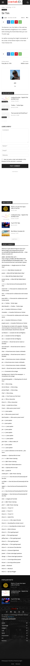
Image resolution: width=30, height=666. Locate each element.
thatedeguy (5, 494)
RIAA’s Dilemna (12, 529)
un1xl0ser (4, 481)
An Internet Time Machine (14, 547)
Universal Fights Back (13, 550)
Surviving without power (14, 559)
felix (3, 467)
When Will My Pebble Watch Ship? (15, 273)
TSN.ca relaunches (10, 399)
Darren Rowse (5, 387)
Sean (3, 359)
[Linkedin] (15, 611)
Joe (6, 17)
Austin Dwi (4, 289)
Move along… (9, 384)
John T (3, 505)
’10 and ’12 (10, 508)
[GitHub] (10, 611)
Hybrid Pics (11, 517)
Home (3, 7)
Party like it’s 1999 (6, 63)
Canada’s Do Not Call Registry (17, 332)
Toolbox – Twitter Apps (17, 105)
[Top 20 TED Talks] (6, 225)
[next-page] (5, 121)
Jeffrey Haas (5, 538)
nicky (3, 396)
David (3, 368)
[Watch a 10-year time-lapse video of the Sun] (6, 209)
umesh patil (5, 473)
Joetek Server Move (12, 405)
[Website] (23, 611)
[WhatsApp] (20, 22)
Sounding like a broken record (15, 523)
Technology (8, 7)
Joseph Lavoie (5, 323)
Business (4, 117)
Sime (3, 351)
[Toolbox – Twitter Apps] (6, 107)
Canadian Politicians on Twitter (13, 309)
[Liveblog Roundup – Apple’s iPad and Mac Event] (6, 99)
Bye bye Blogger (12, 571)
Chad (3, 393)
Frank (3, 408)
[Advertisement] (15, 182)
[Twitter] (12, 22)
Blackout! (9, 565)
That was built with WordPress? (19, 113)
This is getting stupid (13, 532)
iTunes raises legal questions (14, 553)
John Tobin (4, 441)
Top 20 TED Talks (15, 223)
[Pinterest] (16, 22)
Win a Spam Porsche (15, 520)
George (3, 556)
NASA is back (24, 63)
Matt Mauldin (5, 306)
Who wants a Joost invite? (13, 408)
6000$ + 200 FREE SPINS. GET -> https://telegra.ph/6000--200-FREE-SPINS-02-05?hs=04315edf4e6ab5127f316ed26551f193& (14, 258)
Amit (3, 499)
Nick (3, 470)
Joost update (9, 411)
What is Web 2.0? (13, 441)
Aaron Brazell (5, 346)
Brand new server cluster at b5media (15, 351)
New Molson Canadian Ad (17, 231)
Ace (3, 339)
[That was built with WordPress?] (6, 115)
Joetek (3, 273)
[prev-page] (3, 121)
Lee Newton (5, 332)
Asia (3, 293)
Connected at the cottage (11, 371)
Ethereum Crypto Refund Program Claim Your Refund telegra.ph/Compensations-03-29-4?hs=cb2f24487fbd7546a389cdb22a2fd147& (13, 250)
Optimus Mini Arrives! (14, 455)
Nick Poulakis (5, 417)
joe (2, 414)
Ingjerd (3, 486)
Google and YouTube (11, 499)
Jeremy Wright (5, 390)
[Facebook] (8, 22)
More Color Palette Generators (13, 464)
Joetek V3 (8, 470)
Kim (3, 384)
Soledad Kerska (6, 265)
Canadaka (4, 312)
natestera (4, 455)
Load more (14, 239)
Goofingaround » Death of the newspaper (12, 374)
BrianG (3, 562)
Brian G (4, 402)
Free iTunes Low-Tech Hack (13, 396)
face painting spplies (7, 379)
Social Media (5, 109)
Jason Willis (5, 298)
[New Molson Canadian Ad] (6, 233)
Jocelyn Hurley (5, 279)
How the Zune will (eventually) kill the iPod (16, 491)
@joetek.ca (11, 617)
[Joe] (3, 18)
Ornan (3, 405)
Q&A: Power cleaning (11, 458)
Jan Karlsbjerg (5, 354)
